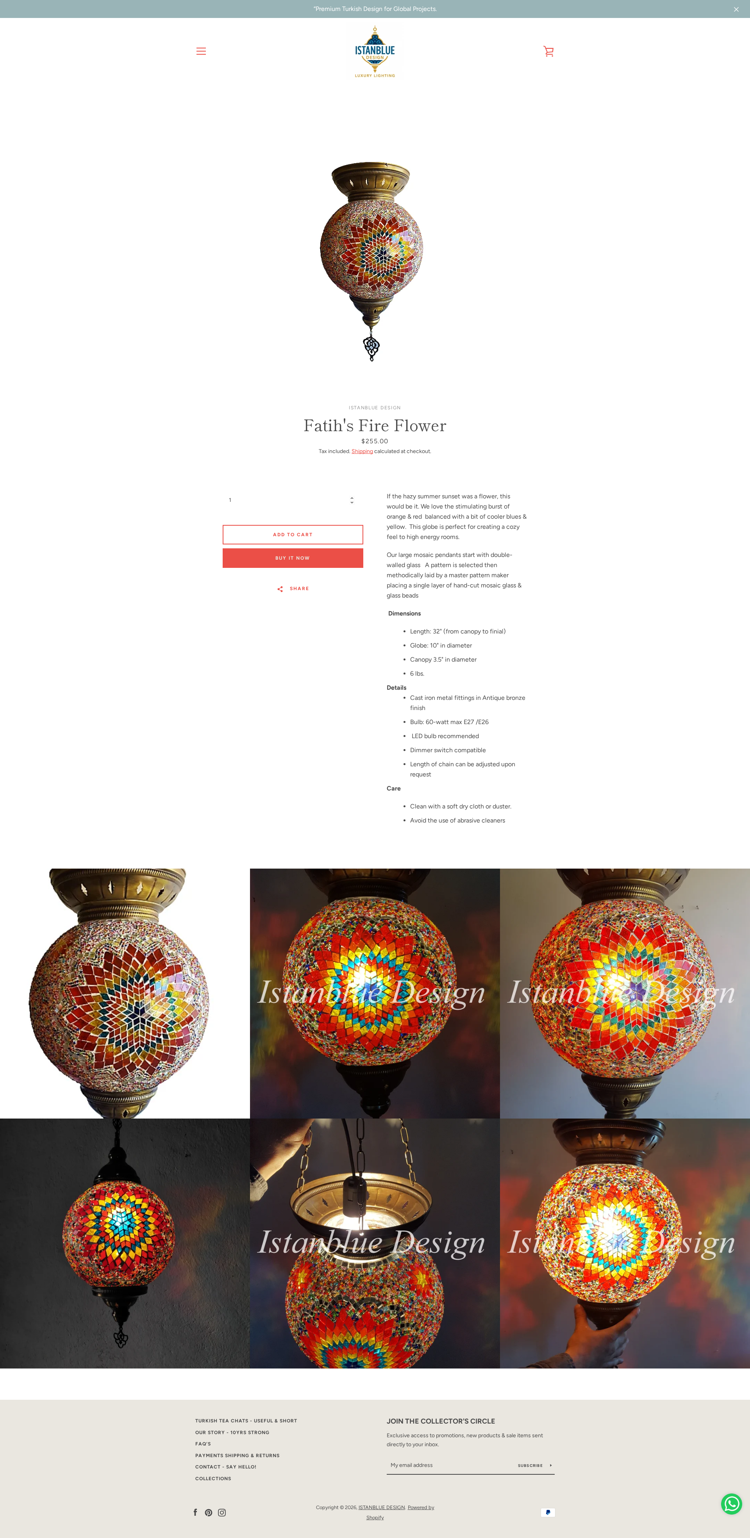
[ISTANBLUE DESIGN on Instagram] (222, 1512)
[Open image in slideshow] (375, 242)
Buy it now (292, 558)
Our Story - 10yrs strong (232, 1432)
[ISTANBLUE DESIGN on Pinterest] (208, 1512)
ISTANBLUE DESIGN (382, 1507)
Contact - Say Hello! (226, 1467)
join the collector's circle (441, 1421)
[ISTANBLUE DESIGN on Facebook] (195, 1512)
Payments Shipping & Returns (237, 1455)
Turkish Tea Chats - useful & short (246, 1421)
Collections (213, 1478)
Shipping (362, 451)
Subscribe (531, 1465)
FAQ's (203, 1444)
